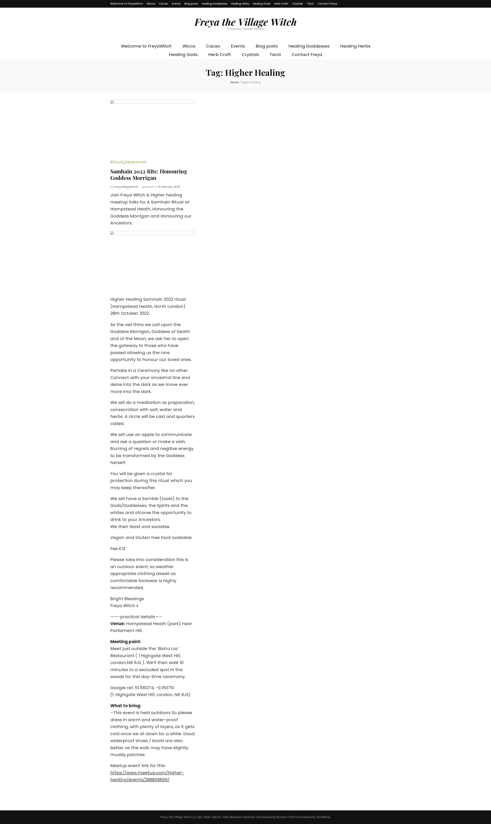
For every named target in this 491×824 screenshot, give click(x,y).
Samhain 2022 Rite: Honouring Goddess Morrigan (148, 174)
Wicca (151, 4)
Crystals (297, 4)
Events (176, 4)
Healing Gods (261, 4)
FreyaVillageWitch (126, 187)
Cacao (163, 4)
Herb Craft (281, 4)
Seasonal (135, 162)
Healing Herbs (240, 4)
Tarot (310, 4)
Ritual (117, 162)
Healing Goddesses (214, 4)
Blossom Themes (287, 817)
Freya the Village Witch (245, 21)
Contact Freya (327, 4)
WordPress (323, 817)
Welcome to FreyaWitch (126, 4)
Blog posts (191, 4)
